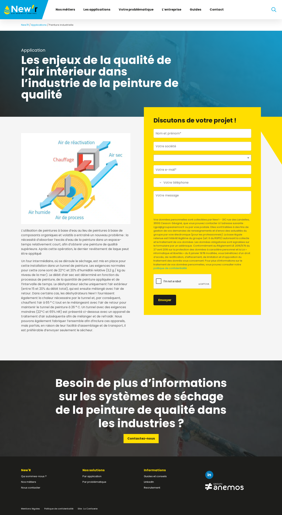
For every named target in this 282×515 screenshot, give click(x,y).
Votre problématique (136, 9)
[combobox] (202, 158)
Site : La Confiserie (87, 508)
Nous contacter (30, 487)
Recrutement (152, 487)
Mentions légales (30, 508)
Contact (217, 9)
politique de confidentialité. (170, 268)
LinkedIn (149, 482)
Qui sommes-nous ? (34, 476)
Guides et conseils (155, 476)
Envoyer (164, 300)
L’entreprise (171, 9)
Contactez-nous (141, 438)
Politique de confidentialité (58, 508)
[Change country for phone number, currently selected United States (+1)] (157, 182)
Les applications (96, 9)
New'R (25, 25)
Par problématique (94, 482)
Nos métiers (65, 9)
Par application (91, 476)
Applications (39, 25)
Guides (195, 9)
